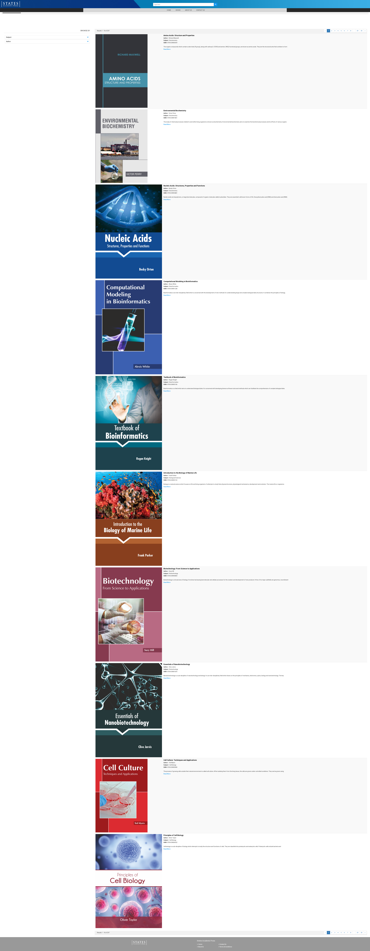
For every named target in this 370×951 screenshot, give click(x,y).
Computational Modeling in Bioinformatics (181, 281)
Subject (8, 37)
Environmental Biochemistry (175, 111)
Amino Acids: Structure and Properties (179, 35)
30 (361, 31)
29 (357, 31)
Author (8, 41)
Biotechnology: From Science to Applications (182, 569)
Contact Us (200, 10)
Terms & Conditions (225, 947)
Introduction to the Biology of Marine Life (180, 473)
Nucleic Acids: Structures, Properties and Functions (184, 186)
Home (168, 10)
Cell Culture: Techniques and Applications (180, 760)
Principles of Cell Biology (173, 835)
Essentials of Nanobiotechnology (177, 664)
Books (178, 10)
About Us (188, 10)
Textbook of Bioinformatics (175, 377)
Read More (167, 49)
